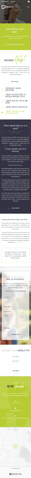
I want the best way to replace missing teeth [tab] (16, 96)
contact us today (19, 242)
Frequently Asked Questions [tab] (13, 89)
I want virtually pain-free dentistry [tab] (15, 112)
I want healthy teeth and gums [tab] (17, 102)
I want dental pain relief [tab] (17, 107)
